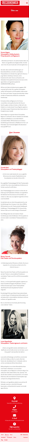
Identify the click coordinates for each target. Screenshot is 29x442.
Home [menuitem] (2, 434)
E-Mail (14, 418)
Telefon (14, 410)
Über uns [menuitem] (7, 434)
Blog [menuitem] (2, 440)
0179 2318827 (14, 412)
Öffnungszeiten (14, 427)
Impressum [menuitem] (25, 437)
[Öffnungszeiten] (14, 423)
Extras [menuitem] (15, 437)
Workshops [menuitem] (3, 437)
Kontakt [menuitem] (5, 440)
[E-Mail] (14, 415)
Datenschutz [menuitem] (25, 434)
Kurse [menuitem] (11, 434)
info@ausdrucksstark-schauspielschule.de (14, 420)
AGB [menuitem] (21, 434)
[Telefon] (14, 406)
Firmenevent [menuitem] (9, 437)
